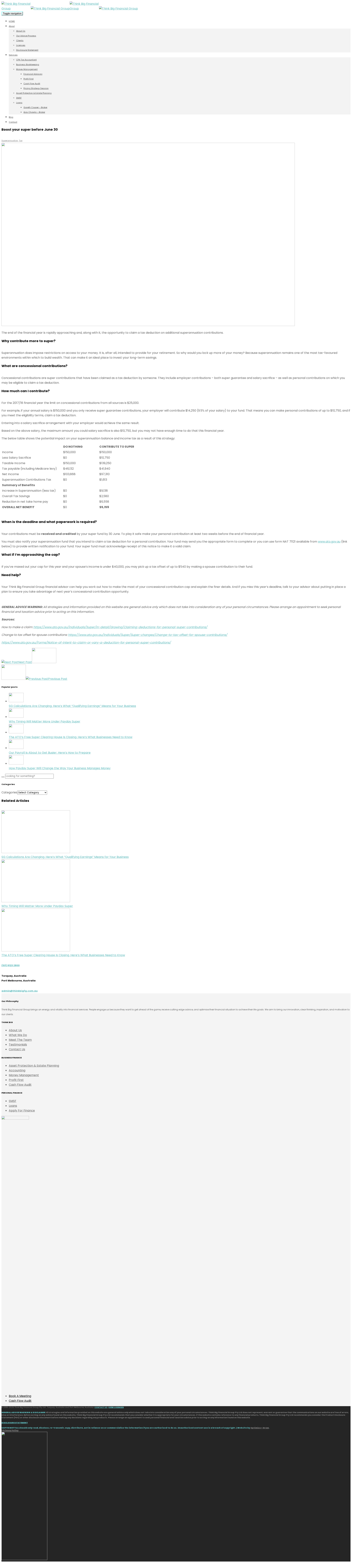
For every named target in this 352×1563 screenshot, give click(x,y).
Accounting (17, 1070)
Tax (20, 140)
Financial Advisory (32, 74)
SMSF (19, 97)
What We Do (18, 1035)
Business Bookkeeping (27, 64)
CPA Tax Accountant (26, 59)
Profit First (28, 78)
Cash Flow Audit (31, 83)
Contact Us (17, 1049)
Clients (19, 40)
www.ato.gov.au (329, 541)
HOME (12, 21)
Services (13, 55)
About (12, 26)
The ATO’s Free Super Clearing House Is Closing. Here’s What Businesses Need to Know (70, 737)
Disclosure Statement (27, 50)
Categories (9, 792)
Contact (13, 122)
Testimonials (18, 1044)
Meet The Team (20, 1040)
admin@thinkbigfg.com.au (19, 991)
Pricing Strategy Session (36, 88)
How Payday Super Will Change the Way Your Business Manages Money (60, 768)
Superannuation (9, 140)
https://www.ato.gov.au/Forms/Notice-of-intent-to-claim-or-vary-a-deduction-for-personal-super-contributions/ (86, 642)
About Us (20, 31)
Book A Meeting (20, 1396)
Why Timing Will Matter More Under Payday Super (44, 721)
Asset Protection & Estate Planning (34, 93)
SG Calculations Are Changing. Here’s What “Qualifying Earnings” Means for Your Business (72, 706)
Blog (11, 117)
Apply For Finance (22, 1110)
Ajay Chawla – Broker (34, 112)
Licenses (20, 45)
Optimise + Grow (259, 1427)
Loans (19, 102)
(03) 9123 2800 (10, 965)
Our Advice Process (26, 35)
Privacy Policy (11, 1430)
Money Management (27, 69)
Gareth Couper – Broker (35, 107)
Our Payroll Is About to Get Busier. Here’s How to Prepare (50, 753)
